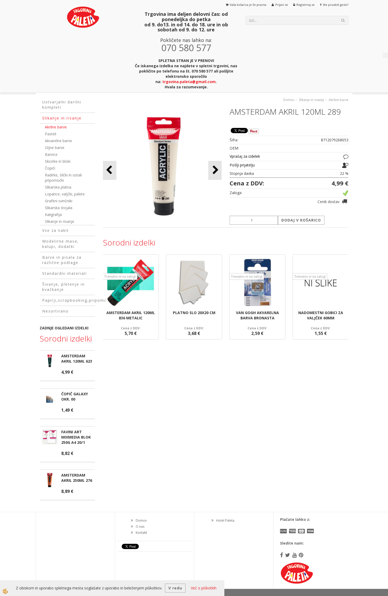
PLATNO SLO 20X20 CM (194, 312)
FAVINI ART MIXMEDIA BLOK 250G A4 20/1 (76, 437)
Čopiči (50, 168)
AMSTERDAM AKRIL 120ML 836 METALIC (130, 315)
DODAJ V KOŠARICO (301, 220)
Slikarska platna (58, 187)
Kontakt (141, 532)
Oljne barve (54, 147)
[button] (215, 170)
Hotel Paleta (225, 520)
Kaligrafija (53, 214)
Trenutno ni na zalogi (120, 276)
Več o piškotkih (203, 587)
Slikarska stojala (58, 207)
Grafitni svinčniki (58, 200)
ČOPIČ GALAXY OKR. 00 (74, 396)
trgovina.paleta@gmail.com (189, 81)
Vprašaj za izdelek (245, 156)
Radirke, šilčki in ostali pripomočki (63, 177)
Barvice (51, 154)
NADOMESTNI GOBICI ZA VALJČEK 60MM (320, 315)
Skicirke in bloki (57, 161)
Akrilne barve (56, 126)
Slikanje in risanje (59, 221)
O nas (140, 526)
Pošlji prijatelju (242, 164)
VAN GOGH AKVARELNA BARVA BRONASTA (257, 315)
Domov (288, 100)
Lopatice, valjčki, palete (65, 193)
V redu (175, 587)
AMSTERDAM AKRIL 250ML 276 (76, 478)
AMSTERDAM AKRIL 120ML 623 (76, 358)
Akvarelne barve (58, 140)
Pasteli (50, 133)
